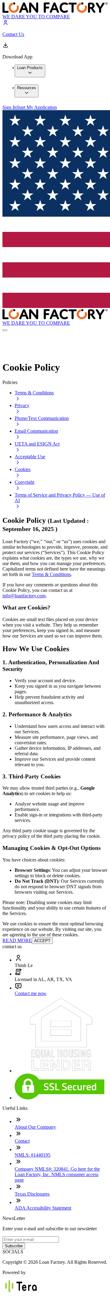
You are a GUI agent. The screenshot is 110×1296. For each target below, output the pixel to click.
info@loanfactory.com (24, 595)
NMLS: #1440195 (32, 1155)
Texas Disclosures (32, 1193)
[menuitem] (30, 71)
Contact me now (30, 993)
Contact (22, 1141)
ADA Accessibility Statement (43, 1207)
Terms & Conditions (51, 574)
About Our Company (35, 1127)
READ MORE (17, 940)
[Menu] (4, 330)
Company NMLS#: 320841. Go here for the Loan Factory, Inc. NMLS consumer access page (57, 1174)
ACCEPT (42, 940)
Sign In (9, 107)
